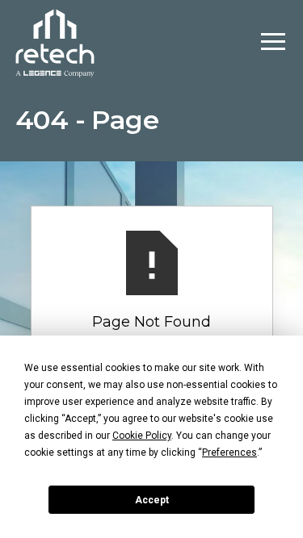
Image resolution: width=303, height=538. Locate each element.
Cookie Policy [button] (141, 435)
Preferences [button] (229, 452)
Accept (152, 500)
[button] (273, 42)
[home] (54, 41)
